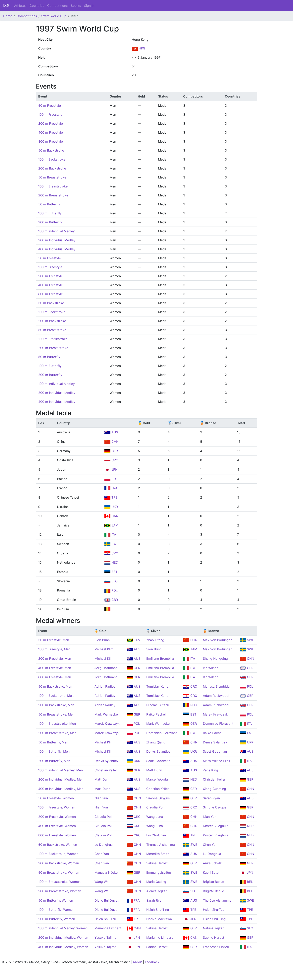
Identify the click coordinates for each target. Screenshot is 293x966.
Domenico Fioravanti (218, 723)
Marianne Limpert (107, 928)
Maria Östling (156, 882)
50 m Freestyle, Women (56, 798)
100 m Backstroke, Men (56, 696)
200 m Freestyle (50, 123)
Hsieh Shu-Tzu (213, 910)
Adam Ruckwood (216, 696)
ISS (6, 5)
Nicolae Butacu (157, 705)
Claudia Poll (155, 807)
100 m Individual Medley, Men (60, 770)
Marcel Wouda (157, 779)
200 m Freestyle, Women (57, 817)
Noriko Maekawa (159, 919)
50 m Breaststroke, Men (56, 714)
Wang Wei (101, 882)
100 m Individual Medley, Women (63, 928)
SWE (114, 544)
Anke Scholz (212, 863)
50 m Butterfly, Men (53, 742)
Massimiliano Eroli (216, 761)
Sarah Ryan (211, 798)
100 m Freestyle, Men (54, 649)
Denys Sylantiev (215, 742)
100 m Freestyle (50, 114)
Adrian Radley (104, 686)
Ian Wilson (210, 668)
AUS (114, 432)
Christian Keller (105, 770)
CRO (114, 553)
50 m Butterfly (49, 204)
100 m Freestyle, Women (56, 807)
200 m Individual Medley (56, 240)
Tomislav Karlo (157, 686)
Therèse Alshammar (161, 845)
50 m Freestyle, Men (53, 640)
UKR (114, 507)
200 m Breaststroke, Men (57, 733)
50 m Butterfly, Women (55, 900)
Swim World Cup (53, 16)
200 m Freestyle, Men (54, 658)
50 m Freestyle (49, 105)
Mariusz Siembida (216, 686)
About (137, 962)
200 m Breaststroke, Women (59, 891)
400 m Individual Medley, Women (63, 947)
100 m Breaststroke (53, 186)
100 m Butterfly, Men (54, 751)
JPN (114, 469)
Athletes (20, 6)
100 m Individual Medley (56, 231)
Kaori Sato (211, 872)
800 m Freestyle (50, 141)
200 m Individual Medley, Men (60, 779)
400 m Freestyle (50, 132)
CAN (114, 516)
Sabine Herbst (157, 863)
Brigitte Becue (213, 882)
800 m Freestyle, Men (54, 677)
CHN (114, 442)
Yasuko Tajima (105, 937)
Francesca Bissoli (216, 947)
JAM (114, 525)
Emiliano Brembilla (160, 658)
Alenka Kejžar (156, 891)
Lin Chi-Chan (156, 835)
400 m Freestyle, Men (54, 668)
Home (7, 16)
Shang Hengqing (215, 658)
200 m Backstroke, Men (56, 705)
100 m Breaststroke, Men (57, 723)
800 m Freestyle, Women (57, 835)
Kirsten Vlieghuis (215, 826)
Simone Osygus (158, 798)
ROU (114, 590)
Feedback (152, 962)
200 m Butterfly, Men (54, 761)
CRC (114, 460)
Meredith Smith (157, 854)
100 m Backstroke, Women (58, 854)
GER (114, 451)
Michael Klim (103, 649)
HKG (141, 48)
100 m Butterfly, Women (56, 910)
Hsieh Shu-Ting (157, 910)
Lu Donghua (103, 845)
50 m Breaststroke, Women (58, 872)
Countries (36, 6)
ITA (113, 534)
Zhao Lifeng (155, 640)
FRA (113, 488)
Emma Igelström (158, 872)
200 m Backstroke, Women (58, 863)
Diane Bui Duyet (106, 900)
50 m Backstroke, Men (55, 686)
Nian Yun (101, 798)
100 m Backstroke (51, 159)
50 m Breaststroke (52, 177)
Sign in (89, 6)
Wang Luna (154, 817)
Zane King (210, 770)
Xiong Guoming (214, 789)
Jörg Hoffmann (105, 668)
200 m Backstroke (52, 168)
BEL (113, 609)
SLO (114, 581)
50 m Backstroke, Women (57, 845)
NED (114, 562)
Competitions (57, 6)
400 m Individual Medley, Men (60, 789)
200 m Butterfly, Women (56, 919)
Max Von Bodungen (217, 640)
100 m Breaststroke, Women (59, 882)
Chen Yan (210, 845)
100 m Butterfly (50, 213)
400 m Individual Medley (56, 249)
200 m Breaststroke (53, 195)
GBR (114, 600)
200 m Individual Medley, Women (63, 937)
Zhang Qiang (155, 742)
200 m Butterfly (50, 222)
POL (114, 479)
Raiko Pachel (156, 714)
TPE (113, 497)
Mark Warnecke (106, 714)
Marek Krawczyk (215, 714)
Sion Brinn (102, 640)
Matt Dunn (154, 770)
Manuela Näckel (106, 872)
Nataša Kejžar (213, 928)
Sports (76, 6)
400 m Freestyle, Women (57, 826)
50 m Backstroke (51, 150)
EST (113, 572)
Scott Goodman (215, 751)
